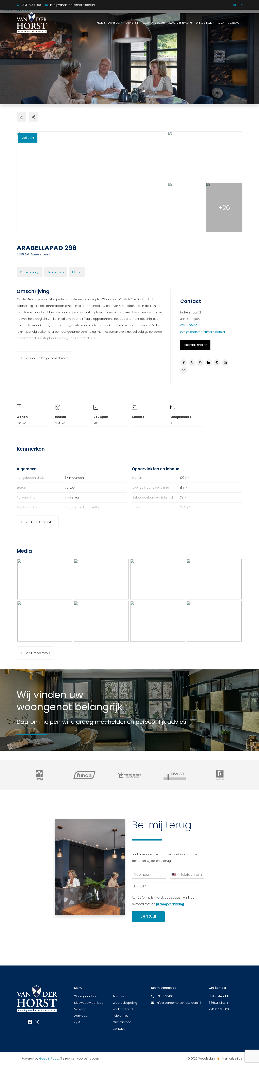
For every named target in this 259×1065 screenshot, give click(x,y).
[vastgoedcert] (129, 775)
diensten (132, 23)
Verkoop (80, 1009)
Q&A (221, 23)
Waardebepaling (181, 23)
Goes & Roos (48, 1059)
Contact (234, 23)
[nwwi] (174, 775)
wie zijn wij (204, 23)
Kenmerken (56, 272)
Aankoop (80, 1016)
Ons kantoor (122, 1022)
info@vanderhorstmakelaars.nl (202, 332)
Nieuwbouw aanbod (88, 1003)
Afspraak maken (195, 345)
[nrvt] (219, 775)
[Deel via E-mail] (225, 362)
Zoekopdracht (123, 1009)
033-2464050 (189, 325)
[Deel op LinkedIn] (208, 362)
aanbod (114, 23)
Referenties (120, 1016)
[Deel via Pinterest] (200, 362)
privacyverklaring (170, 904)
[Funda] (84, 775)
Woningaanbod (85, 996)
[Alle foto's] (21, 117)
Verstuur (148, 916)
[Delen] (33, 117)
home (101, 23)
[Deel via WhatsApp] (216, 362)
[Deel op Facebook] (183, 362)
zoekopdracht (154, 23)
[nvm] (39, 775)
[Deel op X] (192, 362)
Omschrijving (29, 272)
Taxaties (118, 996)
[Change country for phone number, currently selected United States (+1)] (174, 875)
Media (76, 272)
